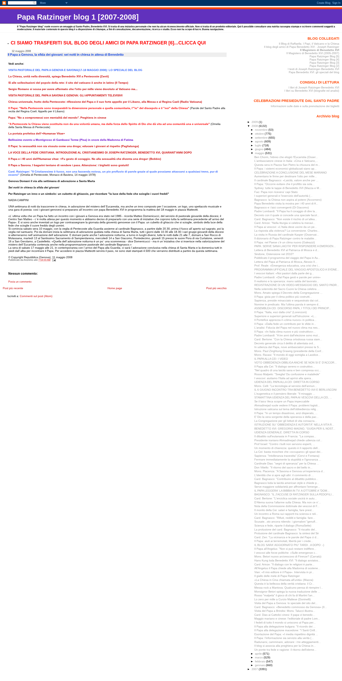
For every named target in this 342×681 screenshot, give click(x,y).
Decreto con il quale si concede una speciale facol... (286, 215)
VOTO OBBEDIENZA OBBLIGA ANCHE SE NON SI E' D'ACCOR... (295, 362)
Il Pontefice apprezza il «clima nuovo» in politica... (285, 319)
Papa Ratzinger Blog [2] (324, 65)
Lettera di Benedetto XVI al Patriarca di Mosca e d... (286, 250)
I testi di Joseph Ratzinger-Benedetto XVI (313, 69)
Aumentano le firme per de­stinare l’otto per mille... (285, 176)
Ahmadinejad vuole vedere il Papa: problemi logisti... (287, 405)
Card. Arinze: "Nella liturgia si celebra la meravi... (284, 222)
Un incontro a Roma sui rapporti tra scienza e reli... (286, 513)
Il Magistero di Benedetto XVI (319, 50)
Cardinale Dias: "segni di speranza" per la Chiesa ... (286, 463)
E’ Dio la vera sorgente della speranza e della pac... (286, 416)
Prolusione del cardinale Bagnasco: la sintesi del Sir (286, 533)
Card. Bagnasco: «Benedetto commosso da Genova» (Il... (290, 607)
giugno (259, 149)
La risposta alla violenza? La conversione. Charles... (287, 230)
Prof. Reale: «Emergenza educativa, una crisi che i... (287, 265)
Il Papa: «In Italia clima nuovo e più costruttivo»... (285, 331)
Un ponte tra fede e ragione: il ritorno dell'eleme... (285, 649)
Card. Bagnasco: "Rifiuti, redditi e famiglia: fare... (284, 517)
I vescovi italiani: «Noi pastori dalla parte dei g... (284, 273)
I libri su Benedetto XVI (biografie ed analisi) (311, 90)
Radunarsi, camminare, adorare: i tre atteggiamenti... (287, 642)
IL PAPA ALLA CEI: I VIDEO (271, 358)
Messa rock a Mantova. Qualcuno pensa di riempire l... (288, 587)
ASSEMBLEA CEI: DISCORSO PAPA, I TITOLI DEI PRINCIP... (292, 308)
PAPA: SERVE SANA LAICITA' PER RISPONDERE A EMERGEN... (295, 246)
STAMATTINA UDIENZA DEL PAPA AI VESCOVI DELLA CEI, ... (293, 397)
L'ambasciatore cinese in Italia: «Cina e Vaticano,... (286, 160)
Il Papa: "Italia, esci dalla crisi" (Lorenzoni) (280, 312)
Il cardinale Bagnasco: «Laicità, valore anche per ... (286, 180)
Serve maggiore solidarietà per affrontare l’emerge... (287, 486)
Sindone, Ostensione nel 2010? (274, 254)
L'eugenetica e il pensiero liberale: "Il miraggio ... (284, 393)
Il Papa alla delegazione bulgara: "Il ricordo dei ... (285, 626)
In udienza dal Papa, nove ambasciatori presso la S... (287, 347)
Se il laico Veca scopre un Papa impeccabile (281, 401)
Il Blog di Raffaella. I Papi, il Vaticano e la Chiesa (309, 43)
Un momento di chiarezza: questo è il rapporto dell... (287, 448)
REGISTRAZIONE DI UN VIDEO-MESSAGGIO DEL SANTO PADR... (296, 285)
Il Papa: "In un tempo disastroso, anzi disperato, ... (285, 413)
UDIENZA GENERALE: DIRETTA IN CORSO (281, 432)
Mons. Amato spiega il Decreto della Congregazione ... (288, 292)
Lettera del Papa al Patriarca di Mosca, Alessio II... (285, 261)
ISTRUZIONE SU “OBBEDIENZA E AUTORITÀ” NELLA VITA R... (294, 424)
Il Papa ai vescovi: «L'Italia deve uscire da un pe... (285, 226)
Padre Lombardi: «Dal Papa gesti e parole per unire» (287, 277)
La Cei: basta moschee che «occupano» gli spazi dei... (288, 451)
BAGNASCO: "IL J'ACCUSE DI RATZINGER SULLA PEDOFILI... (294, 494)
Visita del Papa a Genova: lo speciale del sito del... (285, 603)
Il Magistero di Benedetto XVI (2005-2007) (312, 53)
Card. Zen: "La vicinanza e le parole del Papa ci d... (286, 537)
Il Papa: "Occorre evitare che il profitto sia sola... (284, 184)
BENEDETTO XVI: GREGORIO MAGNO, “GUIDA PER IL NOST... (294, 428)
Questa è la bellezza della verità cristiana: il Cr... (284, 583)
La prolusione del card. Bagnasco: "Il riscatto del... (285, 529)
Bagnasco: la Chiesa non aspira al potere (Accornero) (288, 199)
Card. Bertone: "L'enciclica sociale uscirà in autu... (285, 498)
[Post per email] (53, 260)
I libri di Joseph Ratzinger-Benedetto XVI (314, 87)
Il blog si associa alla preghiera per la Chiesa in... (285, 645)
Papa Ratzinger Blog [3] (324, 62)
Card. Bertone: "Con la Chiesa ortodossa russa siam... (288, 339)
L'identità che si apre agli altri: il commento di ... (284, 475)
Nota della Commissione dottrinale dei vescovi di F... (286, 506)
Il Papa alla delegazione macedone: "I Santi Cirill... (285, 630)
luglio (258, 145)
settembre (261, 137)
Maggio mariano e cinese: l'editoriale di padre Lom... (287, 618)
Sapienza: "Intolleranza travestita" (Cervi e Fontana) (286, 455)
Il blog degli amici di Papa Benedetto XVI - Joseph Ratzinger (301, 46)
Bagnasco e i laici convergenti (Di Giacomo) (281, 207)
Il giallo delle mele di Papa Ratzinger (277, 575)
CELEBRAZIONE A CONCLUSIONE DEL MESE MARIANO (290, 172)
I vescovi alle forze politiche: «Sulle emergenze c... (285, 552)
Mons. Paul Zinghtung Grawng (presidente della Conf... (288, 351)
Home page (114, 288)
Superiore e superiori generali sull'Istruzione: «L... (285, 316)
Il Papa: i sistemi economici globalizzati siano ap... (285, 168)
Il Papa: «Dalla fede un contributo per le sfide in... (285, 323)
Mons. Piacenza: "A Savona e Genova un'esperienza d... (289, 471)
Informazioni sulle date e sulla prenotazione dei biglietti (305, 106)
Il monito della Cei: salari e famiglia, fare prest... (284, 510)
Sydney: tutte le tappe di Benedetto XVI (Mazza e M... (287, 188)
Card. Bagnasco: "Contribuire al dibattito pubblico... (286, 479)
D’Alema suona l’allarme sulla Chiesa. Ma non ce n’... (287, 502)
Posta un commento (19, 281)
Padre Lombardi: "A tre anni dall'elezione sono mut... (287, 335)
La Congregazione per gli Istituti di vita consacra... (285, 420)
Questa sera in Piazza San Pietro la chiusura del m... (287, 164)
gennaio (260, 665)
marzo (259, 657)
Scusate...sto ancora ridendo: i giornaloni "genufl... (285, 521)
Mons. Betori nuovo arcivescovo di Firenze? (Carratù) (287, 556)
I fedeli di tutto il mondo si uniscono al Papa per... (285, 622)
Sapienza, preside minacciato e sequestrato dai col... (287, 300)
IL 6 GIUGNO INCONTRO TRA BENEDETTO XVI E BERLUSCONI (295, 389)
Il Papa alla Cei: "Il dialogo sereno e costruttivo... (284, 366)
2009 (255, 122)
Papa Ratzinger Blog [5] (324, 56)
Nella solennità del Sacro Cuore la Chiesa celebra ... (287, 289)
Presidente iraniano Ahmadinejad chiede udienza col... (288, 440)
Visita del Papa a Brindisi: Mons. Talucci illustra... (284, 610)
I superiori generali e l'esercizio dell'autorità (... (283, 195)
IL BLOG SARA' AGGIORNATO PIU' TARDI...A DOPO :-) (289, 545)
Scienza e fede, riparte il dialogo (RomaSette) (282, 525)
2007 (255, 669)
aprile (259, 653)
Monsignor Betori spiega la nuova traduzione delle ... (287, 591)
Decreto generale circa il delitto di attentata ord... (284, 343)
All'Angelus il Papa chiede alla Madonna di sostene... (287, 568)
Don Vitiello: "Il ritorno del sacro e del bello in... (283, 467)
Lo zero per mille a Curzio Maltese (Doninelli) (282, 599)
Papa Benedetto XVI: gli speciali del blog (314, 72)
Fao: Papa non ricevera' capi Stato (276, 192)
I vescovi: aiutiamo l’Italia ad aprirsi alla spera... (283, 378)
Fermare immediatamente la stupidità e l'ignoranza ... (287, 459)
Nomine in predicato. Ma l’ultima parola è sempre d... (287, 304)
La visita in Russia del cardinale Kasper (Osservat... (286, 234)
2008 (255, 126)
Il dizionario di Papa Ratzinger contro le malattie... (285, 238)
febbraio (260, 661)
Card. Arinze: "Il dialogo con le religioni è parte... (284, 564)
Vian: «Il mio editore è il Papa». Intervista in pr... (284, 572)
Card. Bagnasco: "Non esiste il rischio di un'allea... (285, 219)
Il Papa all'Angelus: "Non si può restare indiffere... (285, 548)
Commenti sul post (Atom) (36, 296)
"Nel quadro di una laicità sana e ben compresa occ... (287, 370)
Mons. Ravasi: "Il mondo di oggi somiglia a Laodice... (287, 354)
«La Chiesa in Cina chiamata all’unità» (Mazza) (283, 579)
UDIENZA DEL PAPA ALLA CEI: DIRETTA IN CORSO (286, 382)
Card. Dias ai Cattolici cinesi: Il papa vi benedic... (284, 614)
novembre (261, 129)
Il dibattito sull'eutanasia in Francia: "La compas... (285, 436)
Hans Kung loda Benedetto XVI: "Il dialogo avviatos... (287, 560)
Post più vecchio (216, 288)
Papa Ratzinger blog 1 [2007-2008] (78, 17)
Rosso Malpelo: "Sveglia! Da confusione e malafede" (287, 374)
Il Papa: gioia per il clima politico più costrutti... (283, 296)
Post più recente (13, 288)
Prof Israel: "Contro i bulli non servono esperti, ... (284, 444)
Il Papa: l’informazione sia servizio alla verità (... (284, 638)
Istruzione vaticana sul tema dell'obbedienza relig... (286, 409)
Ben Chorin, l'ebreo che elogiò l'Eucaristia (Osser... (286, 157)
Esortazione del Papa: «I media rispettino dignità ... (286, 634)
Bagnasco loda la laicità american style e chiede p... (286, 482)
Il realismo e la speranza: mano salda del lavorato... (286, 281)
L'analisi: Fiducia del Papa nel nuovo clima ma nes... (287, 327)
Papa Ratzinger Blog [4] (324, 59)
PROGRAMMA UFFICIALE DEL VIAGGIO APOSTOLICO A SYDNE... (296, 269)
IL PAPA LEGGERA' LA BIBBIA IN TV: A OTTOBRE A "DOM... (292, 490)
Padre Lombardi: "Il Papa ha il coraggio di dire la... (285, 211)
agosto (259, 141)
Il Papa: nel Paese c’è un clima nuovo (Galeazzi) (284, 242)
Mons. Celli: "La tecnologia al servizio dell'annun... (285, 385)
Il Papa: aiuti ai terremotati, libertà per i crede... (283, 541)
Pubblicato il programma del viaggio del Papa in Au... (287, 257)
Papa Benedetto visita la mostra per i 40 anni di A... (286, 203)
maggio (260, 153)
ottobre (260, 133)
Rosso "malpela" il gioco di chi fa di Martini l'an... (284, 595)
